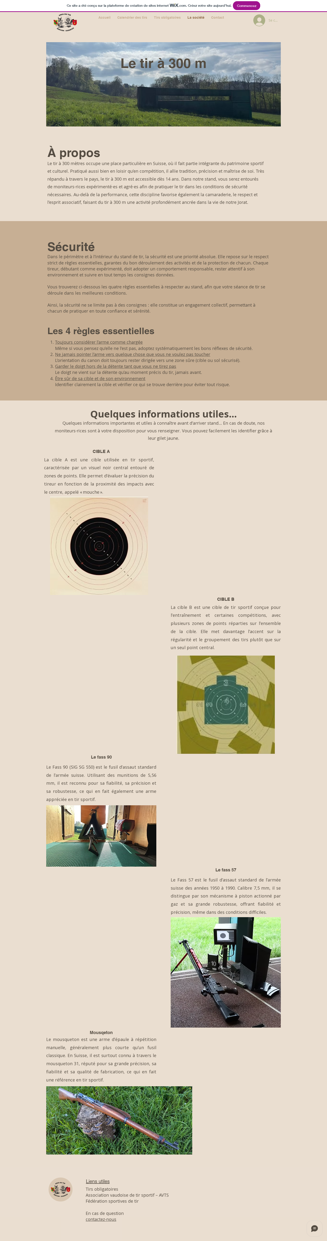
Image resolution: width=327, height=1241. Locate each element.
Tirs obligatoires (102, 1189)
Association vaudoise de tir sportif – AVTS (127, 1195)
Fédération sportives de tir (112, 1201)
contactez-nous (101, 1219)
